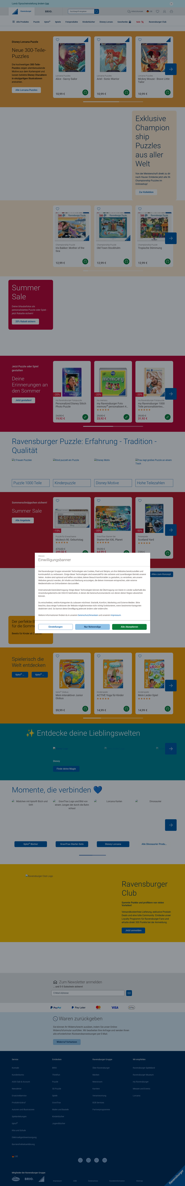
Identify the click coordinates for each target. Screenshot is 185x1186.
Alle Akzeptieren (129, 626)
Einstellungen (56, 626)
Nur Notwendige (92, 626)
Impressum (116, 615)
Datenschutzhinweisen (88, 615)
